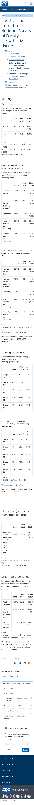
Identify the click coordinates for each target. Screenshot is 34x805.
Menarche (9, 82)
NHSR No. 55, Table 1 (17, 635)
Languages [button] (6, 776)
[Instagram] (10, 796)
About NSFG (8, 688)
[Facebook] (3, 796)
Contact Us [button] (7, 758)
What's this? (9, 749)
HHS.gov (4, 801)
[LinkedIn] (14, 796)
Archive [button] (5, 782)
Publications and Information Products (15, 717)
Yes (4, 676)
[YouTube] (18, 796)
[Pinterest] (21, 796)
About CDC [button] (6, 764)
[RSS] (29, 796)
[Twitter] (6, 796)
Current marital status (17, 56)
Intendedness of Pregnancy (15, 88)
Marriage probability (16, 60)
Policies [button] (5, 770)
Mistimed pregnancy (13, 85)
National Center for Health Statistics (15, 9)
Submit (25, 750)
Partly (11, 676)
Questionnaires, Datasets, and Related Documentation (15, 699)
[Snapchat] (25, 796)
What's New (8, 693)
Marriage (8, 51)
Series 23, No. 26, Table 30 (12, 149)
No (17, 676)
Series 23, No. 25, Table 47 (12, 144)
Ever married (14, 53)
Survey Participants (11, 711)
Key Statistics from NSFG (13, 706)
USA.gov (12, 801)
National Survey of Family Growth (17, 683)
